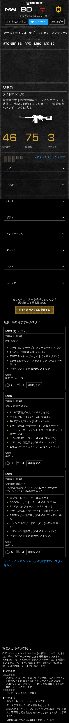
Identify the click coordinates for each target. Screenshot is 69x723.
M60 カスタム (16, 331)
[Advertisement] (34, 66)
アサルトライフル (15, 32)
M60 (8, 474)
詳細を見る (34, 385)
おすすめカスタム (16, 21)
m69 (8, 396)
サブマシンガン (39, 32)
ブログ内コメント (16, 665)
